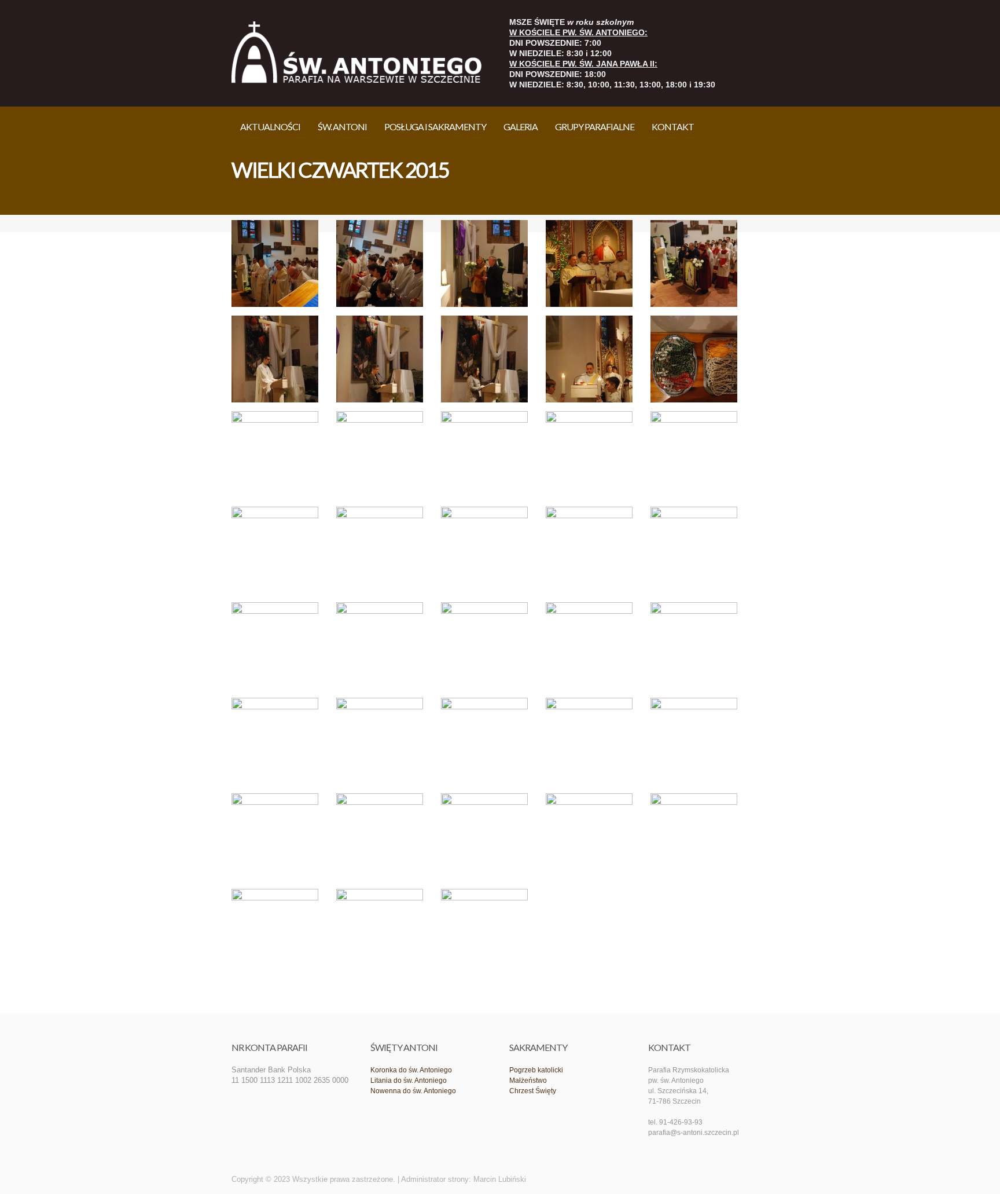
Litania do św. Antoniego (408, 1080)
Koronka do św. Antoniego (411, 1070)
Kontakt (673, 126)
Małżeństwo (528, 1080)
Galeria (520, 126)
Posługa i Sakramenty (435, 126)
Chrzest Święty (532, 1091)
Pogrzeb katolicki (536, 1070)
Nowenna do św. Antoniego (413, 1091)
